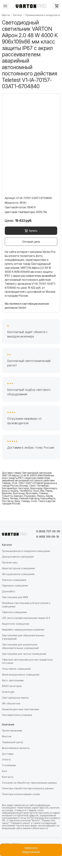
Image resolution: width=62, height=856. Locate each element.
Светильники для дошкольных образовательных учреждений (20, 646)
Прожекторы (10, 562)
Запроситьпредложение (31, 850)
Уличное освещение (14, 579)
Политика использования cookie (21, 794)
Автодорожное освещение (18, 574)
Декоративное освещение (18, 556)
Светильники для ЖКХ (15, 597)
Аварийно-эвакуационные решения (23, 629)
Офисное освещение (14, 612)
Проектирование (12, 730)
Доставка (7, 753)
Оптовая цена (31, 241)
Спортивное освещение (16, 668)
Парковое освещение (15, 585)
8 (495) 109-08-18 (47, 536)
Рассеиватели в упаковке (17, 714)
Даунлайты (8, 591)
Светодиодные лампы (15, 697)
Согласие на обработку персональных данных (29, 782)
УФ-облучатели (11, 703)
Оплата (6, 759)
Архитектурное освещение (18, 568)
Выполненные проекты (16, 748)
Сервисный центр (12, 742)
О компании (9, 765)
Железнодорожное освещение (20, 674)
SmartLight (8, 691)
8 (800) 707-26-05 (48, 531)
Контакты (7, 776)
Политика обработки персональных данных (28, 788)
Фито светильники (13, 680)
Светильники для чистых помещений (24, 653)
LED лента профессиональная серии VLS (26, 617)
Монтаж (6, 736)
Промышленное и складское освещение (26, 551)
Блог (4, 771)
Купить (33, 230)
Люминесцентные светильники (20, 709)
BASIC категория (12, 686)
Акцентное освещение (15, 623)
